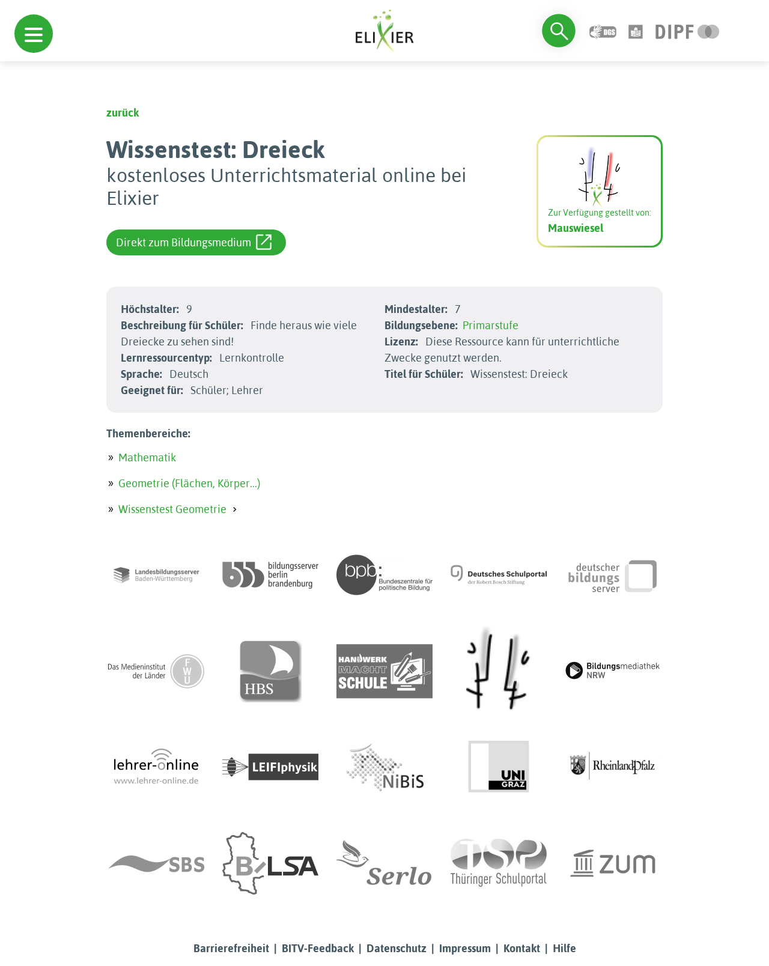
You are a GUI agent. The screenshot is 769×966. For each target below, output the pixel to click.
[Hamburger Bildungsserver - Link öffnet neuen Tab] (270, 671)
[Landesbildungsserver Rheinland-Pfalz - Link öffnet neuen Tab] (613, 767)
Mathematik (147, 457)
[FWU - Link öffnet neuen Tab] (156, 671)
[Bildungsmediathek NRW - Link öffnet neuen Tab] (613, 671)
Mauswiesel (575, 228)
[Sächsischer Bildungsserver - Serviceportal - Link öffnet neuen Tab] (156, 863)
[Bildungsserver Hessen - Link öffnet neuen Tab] (499, 671)
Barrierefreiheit (231, 948)
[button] (33, 33)
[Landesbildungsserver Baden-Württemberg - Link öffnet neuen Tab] (156, 575)
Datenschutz (396, 948)
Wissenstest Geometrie (172, 509)
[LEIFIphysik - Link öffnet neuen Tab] (270, 767)
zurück (122, 112)
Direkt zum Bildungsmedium (183, 242)
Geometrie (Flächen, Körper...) (189, 483)
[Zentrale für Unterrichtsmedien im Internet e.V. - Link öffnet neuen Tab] (613, 863)
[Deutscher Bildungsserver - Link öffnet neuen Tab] (613, 575)
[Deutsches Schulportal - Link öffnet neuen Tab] (499, 575)
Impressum (465, 948)
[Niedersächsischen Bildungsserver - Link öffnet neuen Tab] (384, 767)
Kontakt (521, 948)
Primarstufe (490, 325)
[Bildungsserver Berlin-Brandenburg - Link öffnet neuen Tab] (270, 575)
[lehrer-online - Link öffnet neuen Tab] (156, 767)
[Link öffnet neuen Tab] (687, 30)
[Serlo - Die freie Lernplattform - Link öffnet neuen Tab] (384, 863)
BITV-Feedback (318, 948)
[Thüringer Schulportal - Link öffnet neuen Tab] (499, 863)
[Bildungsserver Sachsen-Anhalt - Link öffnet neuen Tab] (270, 863)
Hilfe (564, 948)
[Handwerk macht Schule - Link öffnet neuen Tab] (384, 671)
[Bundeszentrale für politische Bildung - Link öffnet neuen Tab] (384, 575)
